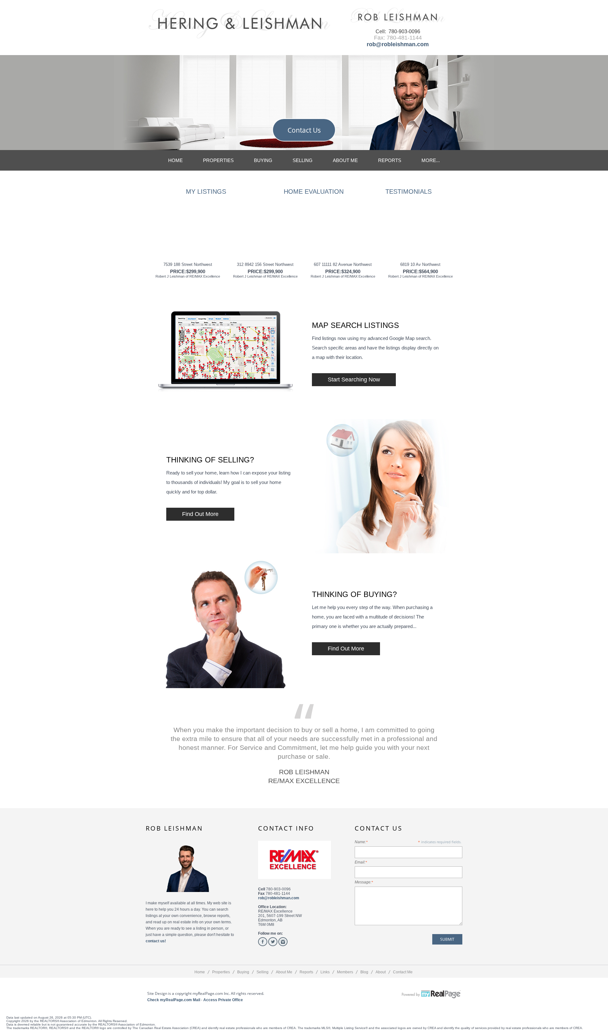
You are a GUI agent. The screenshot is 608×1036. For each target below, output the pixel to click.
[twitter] (272, 941)
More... (430, 160)
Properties (218, 160)
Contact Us (304, 130)
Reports (389, 160)
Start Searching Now (354, 379)
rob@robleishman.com (398, 44)
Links (325, 972)
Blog (364, 972)
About (381, 972)
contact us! (156, 941)
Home (175, 160)
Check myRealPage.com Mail (173, 1000)
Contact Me (403, 972)
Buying (263, 160)
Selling (303, 160)
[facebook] (262, 941)
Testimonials (408, 191)
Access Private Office (223, 1000)
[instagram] (283, 941)
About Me (345, 160)
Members (345, 972)
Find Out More (200, 514)
